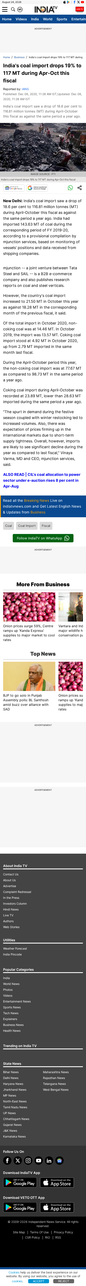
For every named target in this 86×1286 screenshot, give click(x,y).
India (35, 19)
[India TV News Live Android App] (20, 1182)
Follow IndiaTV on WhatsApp (39, 538)
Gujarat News (12, 1124)
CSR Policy (32, 1237)
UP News (9, 1113)
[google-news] (59, 1160)
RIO (47, 1237)
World (47, 19)
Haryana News (13, 1084)
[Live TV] (80, 9)
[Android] (68, 2)
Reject (63, 1281)
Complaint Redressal (17, 892)
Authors (8, 921)
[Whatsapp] (70, 188)
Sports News (12, 1007)
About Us (9, 880)
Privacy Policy (63, 1232)
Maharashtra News (56, 1072)
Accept (38, 1281)
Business (19, 57)
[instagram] (28, 1160)
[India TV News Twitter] (78, 2)
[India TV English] (45, 9)
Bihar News (11, 1072)
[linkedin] (49, 1160)
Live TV (8, 915)
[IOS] (64, 2)
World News (11, 984)
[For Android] (20, 1207)
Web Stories (11, 927)
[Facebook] (7, 1160)
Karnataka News (14, 1136)
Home (6, 19)
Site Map (19, 1232)
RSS (58, 1237)
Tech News (10, 1013)
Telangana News (54, 1084)
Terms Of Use (39, 1232)
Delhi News (10, 1078)
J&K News (10, 1130)
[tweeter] (18, 1160)
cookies (17, 1281)
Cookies (14, 1272)
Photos (8, 989)
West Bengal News (55, 1089)
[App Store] (57, 1182)
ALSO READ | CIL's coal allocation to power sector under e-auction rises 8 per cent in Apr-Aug (41, 480)
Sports (62, 19)
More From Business (43, 584)
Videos (21, 19)
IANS (25, 89)
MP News (9, 1095)
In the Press (11, 897)
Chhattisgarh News (16, 1119)
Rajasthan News (54, 1078)
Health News (11, 1030)
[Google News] (13, 188)
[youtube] (38, 1160)
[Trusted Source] (37, 188)
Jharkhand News (14, 1089)
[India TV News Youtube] (82, 2)
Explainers (10, 1019)
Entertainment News (17, 1001)
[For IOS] (57, 1207)
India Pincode (12, 954)
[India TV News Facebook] (74, 2)
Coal (8, 526)
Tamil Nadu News (15, 1107)
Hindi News (11, 909)
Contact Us (10, 874)
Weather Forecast (15, 948)
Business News (13, 1025)
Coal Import (26, 526)
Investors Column (15, 903)
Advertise (9, 886)
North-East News (15, 1101)
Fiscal (46, 526)
